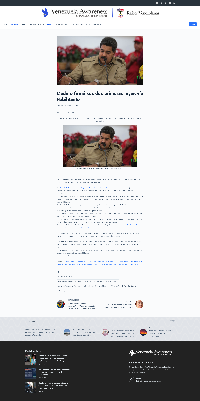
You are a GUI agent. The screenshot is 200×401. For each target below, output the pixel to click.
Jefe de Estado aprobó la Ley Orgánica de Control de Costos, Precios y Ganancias (89, 188)
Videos (23, 24)
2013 (79, 276)
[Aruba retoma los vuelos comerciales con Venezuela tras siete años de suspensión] (67, 332)
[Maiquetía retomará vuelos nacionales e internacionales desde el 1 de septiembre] (30, 373)
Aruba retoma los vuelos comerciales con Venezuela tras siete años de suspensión (84, 332)
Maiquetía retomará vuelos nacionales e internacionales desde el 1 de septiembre (54, 372)
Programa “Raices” (36, 24)
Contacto (97, 24)
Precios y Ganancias (65, 291)
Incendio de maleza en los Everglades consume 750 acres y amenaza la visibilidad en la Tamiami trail (161, 332)
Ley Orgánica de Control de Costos (123, 286)
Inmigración (61, 24)
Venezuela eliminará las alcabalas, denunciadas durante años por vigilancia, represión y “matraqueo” (53, 358)
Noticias (14, 24)
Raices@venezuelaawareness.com (148, 381)
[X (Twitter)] (165, 3)
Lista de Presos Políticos (80, 24)
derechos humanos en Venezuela (69, 286)
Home (5, 24)
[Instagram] (157, 3)
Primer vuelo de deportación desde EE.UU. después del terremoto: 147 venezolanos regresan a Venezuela (40, 332)
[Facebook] (161, 3)
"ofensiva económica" (65, 276)
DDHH (49, 24)
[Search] (174, 3)
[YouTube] (170, 3)
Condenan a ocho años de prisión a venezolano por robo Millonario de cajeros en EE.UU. (53, 385)
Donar (193, 24)
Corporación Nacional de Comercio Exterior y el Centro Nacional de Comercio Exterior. (87, 281)
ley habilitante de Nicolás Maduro (95, 286)
